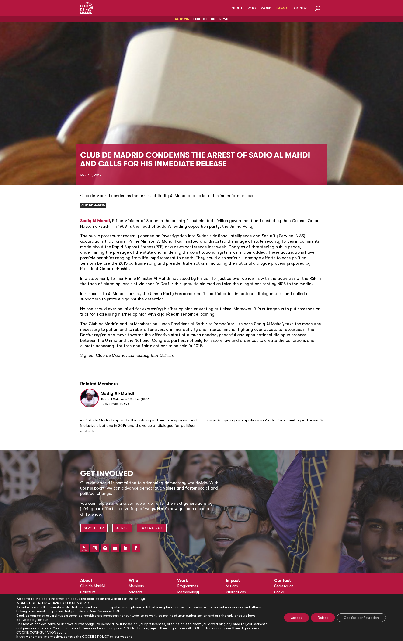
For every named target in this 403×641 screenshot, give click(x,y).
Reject (323, 617)
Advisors (135, 592)
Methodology (188, 592)
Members (136, 586)
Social (279, 592)
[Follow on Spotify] (105, 548)
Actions (182, 19)
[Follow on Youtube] (115, 548)
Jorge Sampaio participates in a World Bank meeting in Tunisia (262, 420)
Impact (282, 8)
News (223, 19)
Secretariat (283, 586)
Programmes (187, 586)
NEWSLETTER (94, 528)
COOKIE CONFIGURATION (36, 632)
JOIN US (122, 528)
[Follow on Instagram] (94, 548)
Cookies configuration (361, 617)
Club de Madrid (93, 205)
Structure (88, 592)
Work (266, 8)
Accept (296, 617)
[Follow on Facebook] (136, 548)
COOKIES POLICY (95, 636)
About (237, 8)
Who (252, 8)
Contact (302, 8)
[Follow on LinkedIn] (125, 548)
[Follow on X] (84, 548)
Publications (204, 19)
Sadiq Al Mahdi (95, 220)
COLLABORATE (151, 528)
